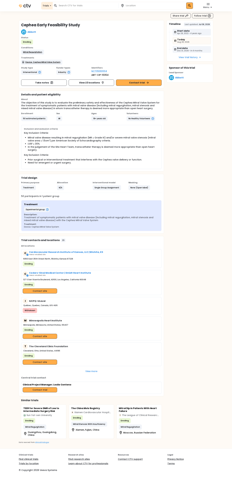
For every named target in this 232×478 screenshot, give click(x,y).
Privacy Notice (175, 459)
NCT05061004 (99, 71)
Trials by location (29, 463)
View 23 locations (89, 82)
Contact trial (137, 82)
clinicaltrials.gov (42, 442)
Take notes (42, 82)
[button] (32, 52)
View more (91, 371)
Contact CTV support (130, 459)
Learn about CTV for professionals (88, 463)
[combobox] (87, 6)
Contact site (40, 291)
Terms (171, 463)
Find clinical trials (28, 459)
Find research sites (79, 459)
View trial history (188, 57)
